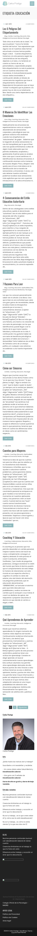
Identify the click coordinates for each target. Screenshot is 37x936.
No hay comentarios (28, 107)
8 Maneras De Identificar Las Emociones (17, 114)
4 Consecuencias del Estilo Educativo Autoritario (16, 200)
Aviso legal (7, 921)
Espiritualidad (26, 288)
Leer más (8, 100)
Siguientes (23, 707)
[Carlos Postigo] (18, 734)
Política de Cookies (10, 917)
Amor (6, 119)
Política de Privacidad (11, 914)
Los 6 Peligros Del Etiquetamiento (12, 30)
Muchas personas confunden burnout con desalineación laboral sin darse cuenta (17, 797)
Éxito (28, 36)
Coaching (16, 36)
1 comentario (30, 615)
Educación (23, 36)
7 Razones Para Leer (13, 284)
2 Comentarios (29, 24)
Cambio (10, 36)
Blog (5, 36)
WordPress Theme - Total (22, 931)
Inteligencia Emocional (10, 38)
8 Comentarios (29, 363)
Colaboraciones (16, 541)
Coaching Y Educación (14, 537)
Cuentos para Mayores (14, 450)
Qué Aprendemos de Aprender (18, 619)
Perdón (19, 121)
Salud (4, 292)
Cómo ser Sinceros (12, 368)
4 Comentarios (29, 446)
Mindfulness (21, 290)
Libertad (19, 38)
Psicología (26, 38)
